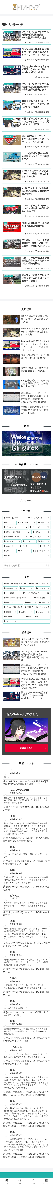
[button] (47, 565)
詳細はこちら (26, 748)
